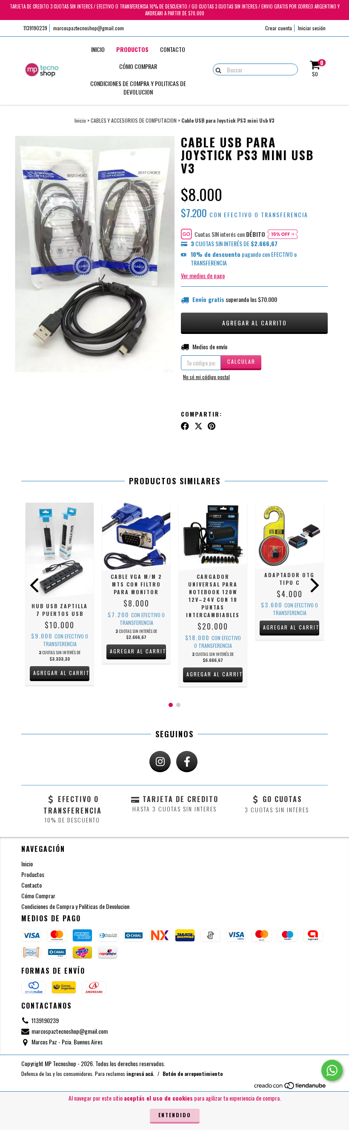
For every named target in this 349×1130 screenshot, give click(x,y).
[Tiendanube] (290, 1087)
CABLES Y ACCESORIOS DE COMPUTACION (134, 120)
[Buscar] (216, 69)
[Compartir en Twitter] (199, 425)
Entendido (174, 1114)
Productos (132, 49)
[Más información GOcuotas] (283, 234)
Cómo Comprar (138, 66)
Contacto (172, 49)
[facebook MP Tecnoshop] (186, 761)
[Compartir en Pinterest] (211, 425)
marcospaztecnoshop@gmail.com (88, 28)
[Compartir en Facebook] (185, 425)
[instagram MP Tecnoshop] (160, 761)
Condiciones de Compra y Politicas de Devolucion (138, 87)
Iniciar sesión (312, 28)
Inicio (98, 49)
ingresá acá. (140, 1073)
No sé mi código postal (206, 376)
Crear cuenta (278, 28)
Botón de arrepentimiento (193, 1073)
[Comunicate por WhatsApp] (332, 1070)
